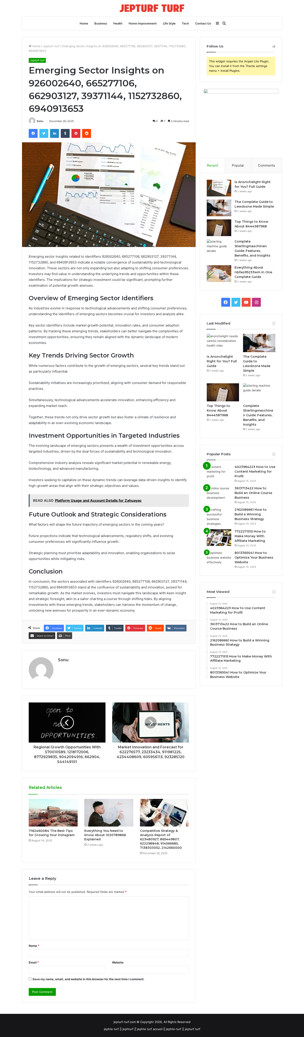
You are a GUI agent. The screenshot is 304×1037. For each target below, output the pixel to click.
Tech (185, 23)
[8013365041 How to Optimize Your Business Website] (219, 559)
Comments (266, 165)
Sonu (40, 121)
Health (117, 23)
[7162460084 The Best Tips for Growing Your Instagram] (53, 813)
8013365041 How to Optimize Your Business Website (254, 557)
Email (34, 962)
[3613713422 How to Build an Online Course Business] (219, 494)
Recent (212, 165)
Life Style (169, 23)
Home (84, 23)
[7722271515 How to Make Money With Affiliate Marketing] (219, 537)
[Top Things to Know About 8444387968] (219, 227)
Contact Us (203, 23)
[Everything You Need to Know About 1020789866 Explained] (108, 813)
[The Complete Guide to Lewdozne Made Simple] (219, 208)
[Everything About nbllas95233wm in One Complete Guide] (219, 273)
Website (118, 962)
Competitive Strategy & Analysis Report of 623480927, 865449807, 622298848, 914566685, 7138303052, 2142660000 (161, 839)
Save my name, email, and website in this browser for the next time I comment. (88, 979)
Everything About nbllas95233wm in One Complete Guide (253, 272)
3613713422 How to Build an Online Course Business (253, 493)
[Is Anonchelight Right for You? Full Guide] (219, 188)
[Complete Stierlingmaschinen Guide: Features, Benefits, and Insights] (219, 247)
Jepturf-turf (51, 46)
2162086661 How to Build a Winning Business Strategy (251, 514)
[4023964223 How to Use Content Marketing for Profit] (219, 473)
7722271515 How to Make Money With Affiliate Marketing (250, 536)
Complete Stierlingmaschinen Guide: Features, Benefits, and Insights (258, 415)
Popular (238, 165)
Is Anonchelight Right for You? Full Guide (222, 361)
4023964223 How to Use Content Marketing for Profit (255, 471)
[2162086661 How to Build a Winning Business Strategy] (219, 516)
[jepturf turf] (152, 8)
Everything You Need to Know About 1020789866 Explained (105, 835)
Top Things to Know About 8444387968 (218, 410)
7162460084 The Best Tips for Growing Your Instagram (52, 833)
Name (34, 945)
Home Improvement (143, 23)
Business (100, 23)
